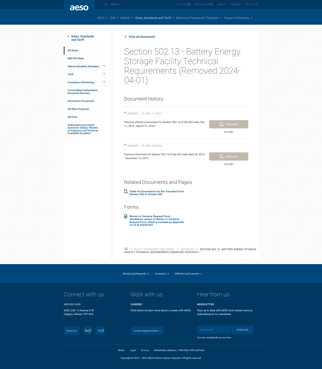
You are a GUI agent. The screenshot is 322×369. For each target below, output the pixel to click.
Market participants (134, 273)
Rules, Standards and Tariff (82, 38)
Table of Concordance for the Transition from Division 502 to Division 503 (156, 193)
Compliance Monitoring (81, 82)
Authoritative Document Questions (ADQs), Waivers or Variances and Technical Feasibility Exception (83, 129)
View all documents (142, 36)
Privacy (145, 350)
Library (221, 4)
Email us (71, 330)
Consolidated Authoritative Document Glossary (83, 92)
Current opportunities (145, 330)
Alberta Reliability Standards (83, 66)
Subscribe (242, 329)
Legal (133, 350)
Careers (235, 4)
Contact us (251, 4)
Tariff (70, 74)
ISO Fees (72, 116)
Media (121, 350)
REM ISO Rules (76, 58)
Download (231, 124)
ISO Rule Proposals (78, 109)
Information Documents (81, 101)
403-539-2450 (72, 304)
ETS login (181, 4)
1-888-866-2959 (185, 350)
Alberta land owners (187, 273)
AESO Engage (202, 4)
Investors (160, 273)
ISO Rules (73, 50)
